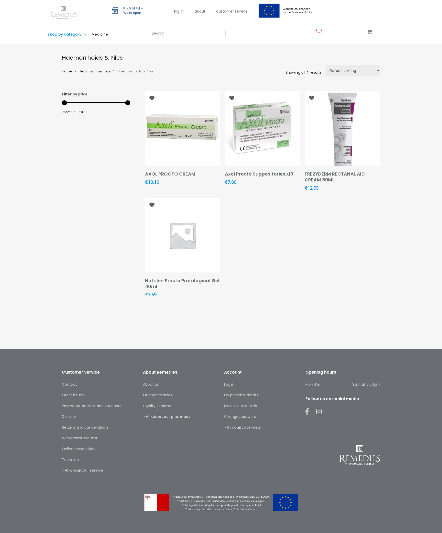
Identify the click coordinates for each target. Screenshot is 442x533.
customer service (232, 11)
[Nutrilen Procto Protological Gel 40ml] (182, 235)
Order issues (73, 395)
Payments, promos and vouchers (91, 405)
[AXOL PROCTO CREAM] (182, 128)
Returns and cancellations (85, 427)
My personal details (241, 395)
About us (151, 384)
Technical (71, 459)
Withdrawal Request (79, 438)
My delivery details (240, 405)
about (200, 11)
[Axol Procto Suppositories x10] (262, 128)
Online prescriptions (79, 448)
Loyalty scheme (157, 405)
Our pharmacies (157, 395)
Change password (240, 416)
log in (179, 11)
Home (67, 71)
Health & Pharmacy (95, 71)
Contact (69, 384)
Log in (229, 384)
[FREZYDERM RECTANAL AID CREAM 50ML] (342, 128)
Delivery (69, 416)
